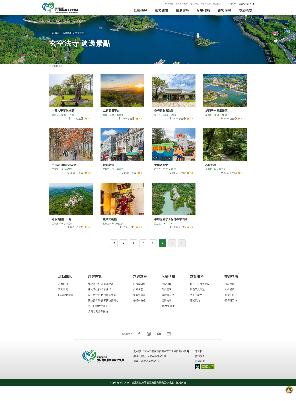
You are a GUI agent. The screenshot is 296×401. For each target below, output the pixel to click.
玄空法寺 (79, 32)
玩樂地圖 (166, 300)
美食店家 (166, 289)
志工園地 (194, 3)
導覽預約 (195, 300)
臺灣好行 (229, 295)
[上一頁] (123, 243)
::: (162, 3)
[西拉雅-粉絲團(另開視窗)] (139, 334)
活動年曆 (63, 289)
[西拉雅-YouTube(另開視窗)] (159, 334)
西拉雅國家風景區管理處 (62, 7)
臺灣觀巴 (229, 300)
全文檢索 (217, 3)
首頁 (57, 32)
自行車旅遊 (139, 283)
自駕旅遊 (229, 283)
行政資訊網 (206, 3)
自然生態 (138, 289)
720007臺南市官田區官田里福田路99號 (164, 351)
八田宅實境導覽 (96, 311)
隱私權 (198, 351)
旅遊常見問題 (197, 289)
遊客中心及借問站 (200, 283)
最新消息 (63, 283)
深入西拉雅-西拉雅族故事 (102, 295)
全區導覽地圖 (182, 3)
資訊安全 (200, 356)
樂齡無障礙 (139, 295)
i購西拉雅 (167, 306)
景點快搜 (166, 283)
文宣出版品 (196, 295)
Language (229, 3)
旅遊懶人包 (168, 295)
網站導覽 (169, 3)
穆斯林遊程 (139, 300)
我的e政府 (197, 366)
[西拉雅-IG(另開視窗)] (149, 334)
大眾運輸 (229, 289)
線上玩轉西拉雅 (96, 306)
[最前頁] (114, 243)
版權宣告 (200, 361)
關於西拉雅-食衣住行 (99, 289)
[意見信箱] (169, 334)
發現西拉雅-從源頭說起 (100, 283)
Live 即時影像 (65, 295)
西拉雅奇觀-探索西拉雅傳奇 (103, 300)
